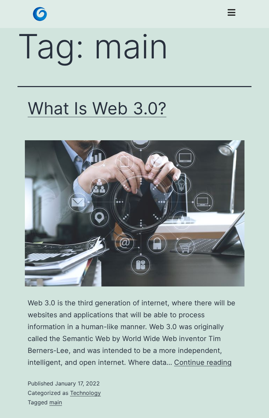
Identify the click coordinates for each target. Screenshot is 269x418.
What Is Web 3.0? (97, 108)
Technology (85, 392)
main (55, 402)
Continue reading (203, 362)
